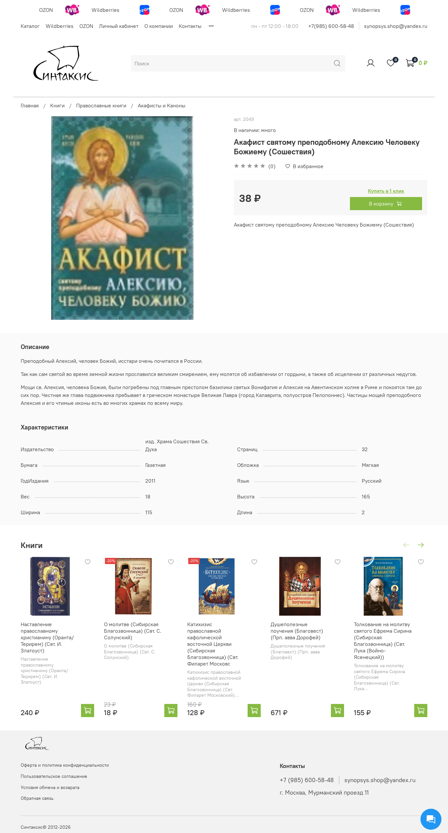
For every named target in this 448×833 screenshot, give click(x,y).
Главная (30, 105)
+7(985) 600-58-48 (331, 26)
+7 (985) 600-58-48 (307, 780)
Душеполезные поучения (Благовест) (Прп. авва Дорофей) (297, 631)
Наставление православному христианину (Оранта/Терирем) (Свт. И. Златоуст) (47, 637)
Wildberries (59, 26)
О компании (158, 26)
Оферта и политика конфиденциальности (65, 765)
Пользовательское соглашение (54, 776)
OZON (86, 26)
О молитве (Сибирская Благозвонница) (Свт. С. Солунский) (132, 631)
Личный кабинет (118, 26)
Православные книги (101, 105)
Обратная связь (37, 798)
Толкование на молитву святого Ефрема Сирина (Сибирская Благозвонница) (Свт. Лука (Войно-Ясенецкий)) (383, 640)
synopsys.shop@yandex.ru (395, 26)
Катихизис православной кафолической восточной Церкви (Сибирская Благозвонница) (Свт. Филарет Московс (212, 644)
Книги (57, 105)
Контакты (190, 26)
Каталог (30, 26)
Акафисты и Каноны (161, 105)
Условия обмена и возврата (50, 787)
